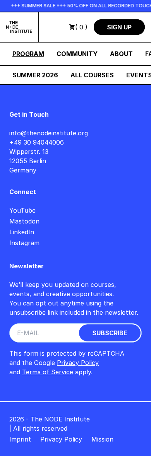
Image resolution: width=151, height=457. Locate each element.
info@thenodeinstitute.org (48, 133)
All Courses (92, 75)
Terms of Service (47, 372)
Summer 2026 (35, 75)
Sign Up (119, 27)
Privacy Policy (78, 363)
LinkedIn (21, 232)
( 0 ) (81, 27)
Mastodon (24, 221)
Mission (102, 439)
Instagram (24, 243)
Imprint (20, 439)
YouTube (22, 210)
